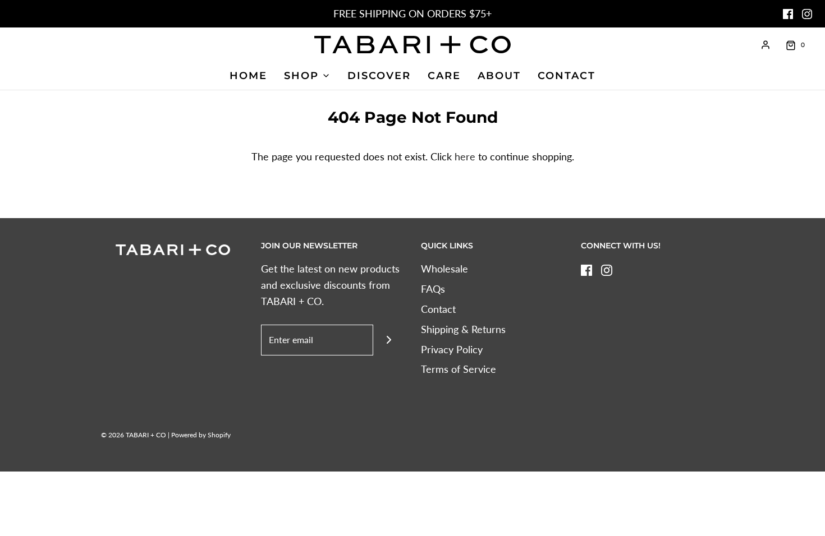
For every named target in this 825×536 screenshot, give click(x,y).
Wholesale (444, 268)
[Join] (388, 340)
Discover (379, 76)
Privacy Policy (452, 349)
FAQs (433, 289)
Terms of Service (458, 369)
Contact (566, 76)
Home (248, 76)
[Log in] (765, 45)
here (465, 156)
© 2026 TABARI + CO (133, 435)
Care (444, 76)
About (499, 76)
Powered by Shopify (201, 435)
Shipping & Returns (463, 329)
